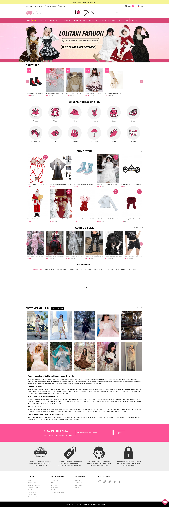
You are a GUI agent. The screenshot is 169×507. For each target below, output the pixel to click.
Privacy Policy (32, 483)
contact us (41, 419)
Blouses (91, 20)
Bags (114, 121)
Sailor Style (132, 269)
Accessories (100, 20)
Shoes (133, 121)
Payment (54, 485)
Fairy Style (98, 269)
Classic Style (61, 269)
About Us (31, 480)
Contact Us (54, 480)
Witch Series (120, 269)
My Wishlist (62, 6)
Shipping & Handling (57, 492)
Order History (79, 485)
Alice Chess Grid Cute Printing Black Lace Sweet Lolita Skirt (101, 93)
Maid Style (109, 269)
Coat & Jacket (76, 20)
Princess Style (86, 269)
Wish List (77, 480)
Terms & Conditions (34, 487)
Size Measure (55, 490)
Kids (125, 20)
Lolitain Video (32, 494)
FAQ (52, 483)
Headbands (35, 141)
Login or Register (51, 6)
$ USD (141, 6)
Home (28, 20)
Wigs (120, 20)
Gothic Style (49, 269)
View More (138, 228)
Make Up (133, 20)
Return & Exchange (34, 485)
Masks (133, 141)
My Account (78, 483)
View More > (91, 2)
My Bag (130, 6)
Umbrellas (94, 141)
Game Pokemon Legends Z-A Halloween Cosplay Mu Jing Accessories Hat (141, 184)
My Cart (77, 487)
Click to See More (57, 308)
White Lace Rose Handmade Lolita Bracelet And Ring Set (120, 93)
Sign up (119, 433)
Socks (114, 141)
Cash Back (31, 490)
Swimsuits (94, 121)
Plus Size (43, 20)
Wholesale (54, 487)
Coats (55, 141)
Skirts (85, 20)
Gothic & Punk (63, 20)
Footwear (111, 20)
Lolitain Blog (32, 492)
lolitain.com (86, 504)
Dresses (52, 20)
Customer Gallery (33, 497)
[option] (84, 42)
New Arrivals (37, 269)
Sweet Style (73, 269)
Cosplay (35, 20)
